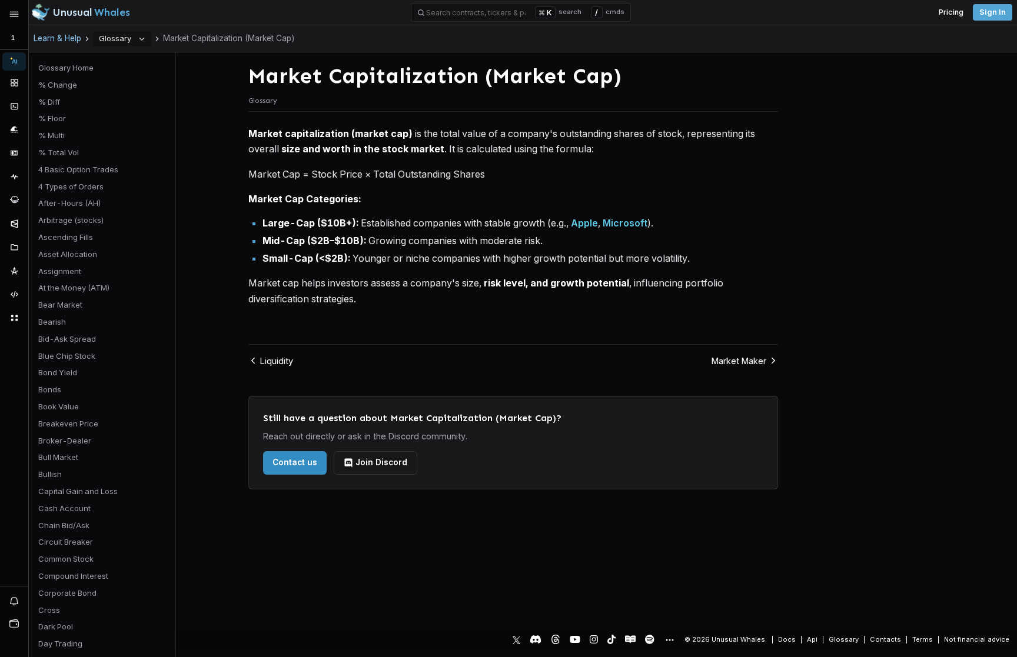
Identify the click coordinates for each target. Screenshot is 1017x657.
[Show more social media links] (669, 640)
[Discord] (535, 639)
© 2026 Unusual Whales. (725, 639)
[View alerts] (14, 600)
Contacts (885, 639)
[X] (516, 639)
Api (812, 639)
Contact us (294, 462)
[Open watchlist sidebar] (14, 623)
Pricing (951, 12)
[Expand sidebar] (14, 14)
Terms (922, 639)
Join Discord (381, 462)
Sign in (992, 12)
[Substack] (630, 639)
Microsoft (625, 223)
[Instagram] (594, 639)
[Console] (14, 106)
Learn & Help (57, 38)
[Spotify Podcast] (649, 639)
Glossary (115, 38)
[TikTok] (611, 639)
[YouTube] (575, 639)
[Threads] (555, 639)
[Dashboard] (14, 82)
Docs (787, 639)
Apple (584, 223)
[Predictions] (14, 223)
